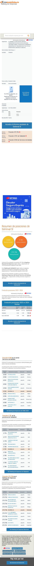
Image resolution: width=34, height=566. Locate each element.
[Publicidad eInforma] (17, 218)
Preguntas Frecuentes (17, 548)
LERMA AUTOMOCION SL (13, 497)
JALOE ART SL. (11, 522)
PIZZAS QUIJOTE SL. (12, 374)
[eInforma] (6, 547)
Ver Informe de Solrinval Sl (17, 563)
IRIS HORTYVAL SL (11, 455)
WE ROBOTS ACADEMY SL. (13, 516)
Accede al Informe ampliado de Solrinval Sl (17, 125)
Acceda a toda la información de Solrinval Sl (17, 284)
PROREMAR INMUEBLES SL (13, 446)
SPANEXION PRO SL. (12, 393)
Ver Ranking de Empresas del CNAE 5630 (18, 411)
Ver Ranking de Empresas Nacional (19, 529)
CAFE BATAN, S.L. (11, 402)
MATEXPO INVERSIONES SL (13, 525)
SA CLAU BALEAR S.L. (12, 503)
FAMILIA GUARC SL (12, 494)
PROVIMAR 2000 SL (11, 444)
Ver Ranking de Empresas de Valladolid (18, 471)
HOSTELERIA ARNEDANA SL (13, 396)
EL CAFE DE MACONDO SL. (13, 377)
